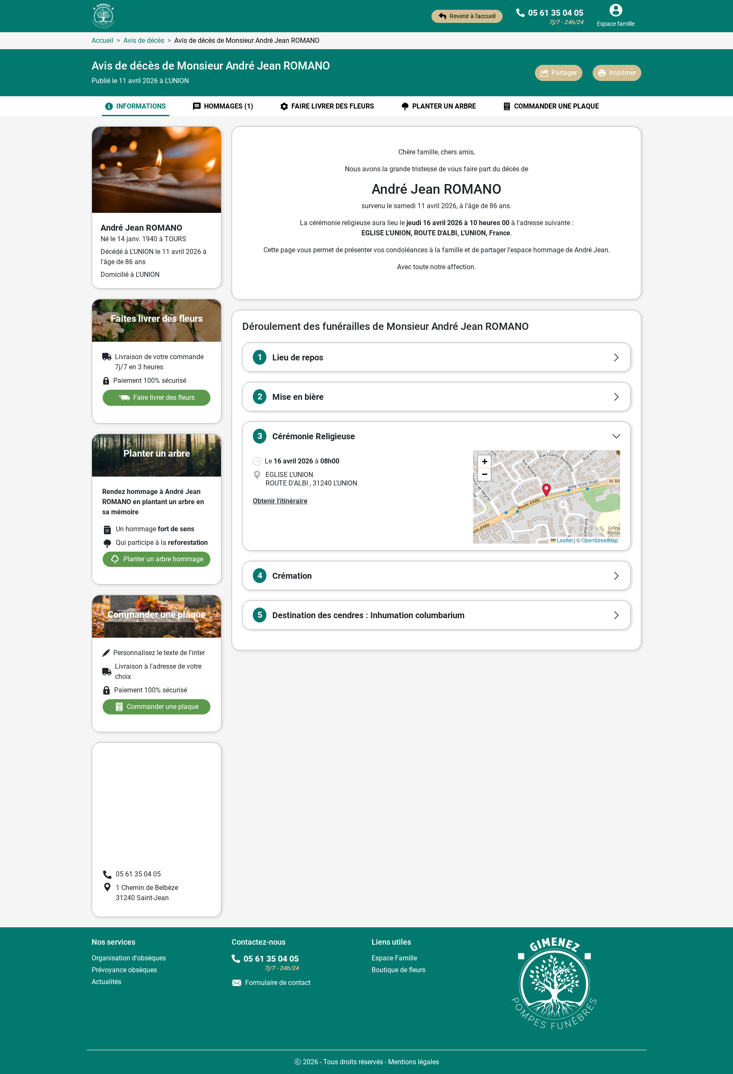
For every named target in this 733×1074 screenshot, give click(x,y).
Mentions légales (413, 1062)
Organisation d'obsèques (129, 958)
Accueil (102, 40)
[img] (546, 497)
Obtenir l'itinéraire (280, 501)
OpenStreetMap (600, 540)
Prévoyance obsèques (124, 970)
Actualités (106, 982)
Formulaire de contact (278, 983)
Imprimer (622, 73)
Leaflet (564, 540)
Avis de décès (143, 40)
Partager (564, 73)
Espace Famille (394, 958)
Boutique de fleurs (398, 970)
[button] (436, 357)
